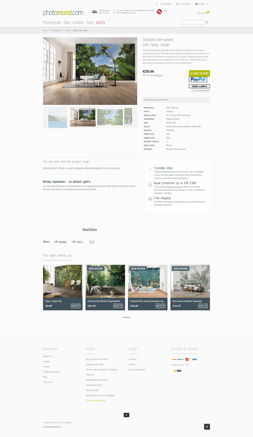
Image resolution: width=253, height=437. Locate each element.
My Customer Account (96, 359)
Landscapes (78, 168)
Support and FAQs (94, 364)
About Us (47, 356)
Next (208, 304)
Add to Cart (73, 306)
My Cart (201, 13)
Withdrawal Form (94, 385)
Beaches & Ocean (93, 168)
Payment (90, 374)
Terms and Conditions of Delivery (101, 369)
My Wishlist (166, 3)
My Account (185, 3)
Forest (62, 168)
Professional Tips (51, 371)
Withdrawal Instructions (97, 379)
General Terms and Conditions (100, 395)
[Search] (207, 22)
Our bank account (137, 369)
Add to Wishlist (202, 90)
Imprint (132, 364)
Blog (45, 376)
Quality (46, 361)
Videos (46, 366)
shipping (159, 75)
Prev (204, 304)
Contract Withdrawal (95, 400)
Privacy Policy (92, 390)
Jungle (69, 168)
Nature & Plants (50, 168)
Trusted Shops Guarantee (169, 186)
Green (105, 168)
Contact (132, 359)
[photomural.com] (63, 13)
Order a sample (199, 86)
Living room (114, 168)
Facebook (207, 427)
